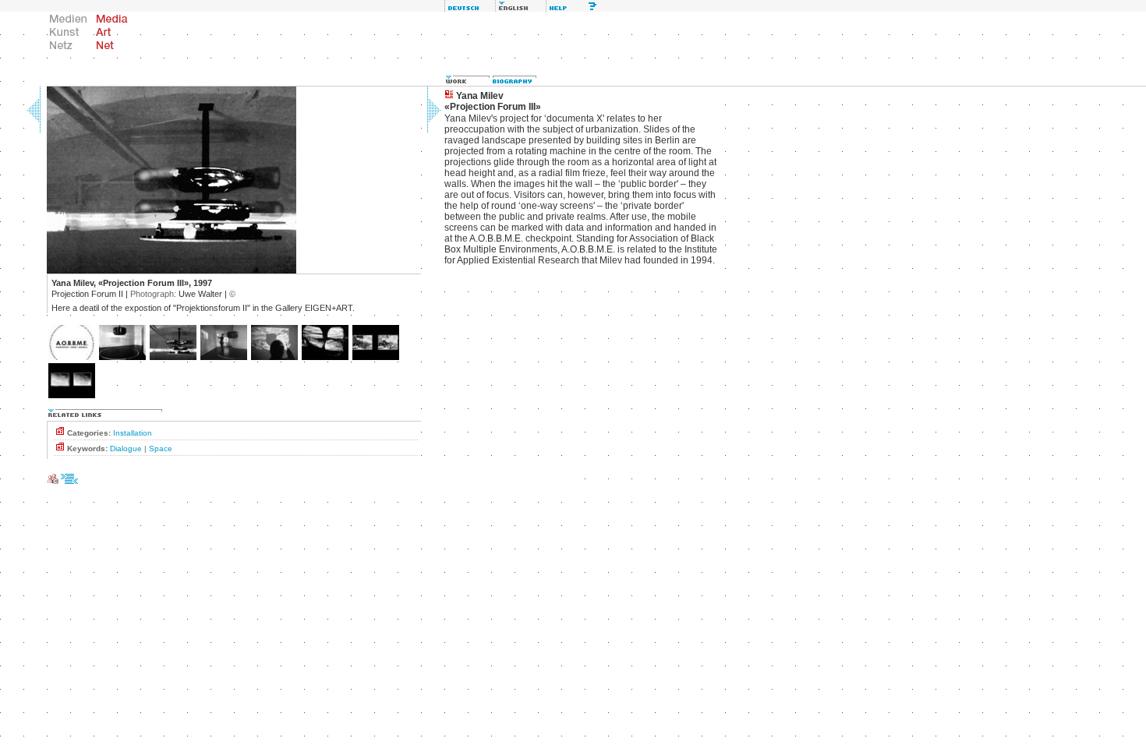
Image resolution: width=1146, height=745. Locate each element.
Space (160, 448)
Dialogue (126, 448)
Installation (132, 433)
